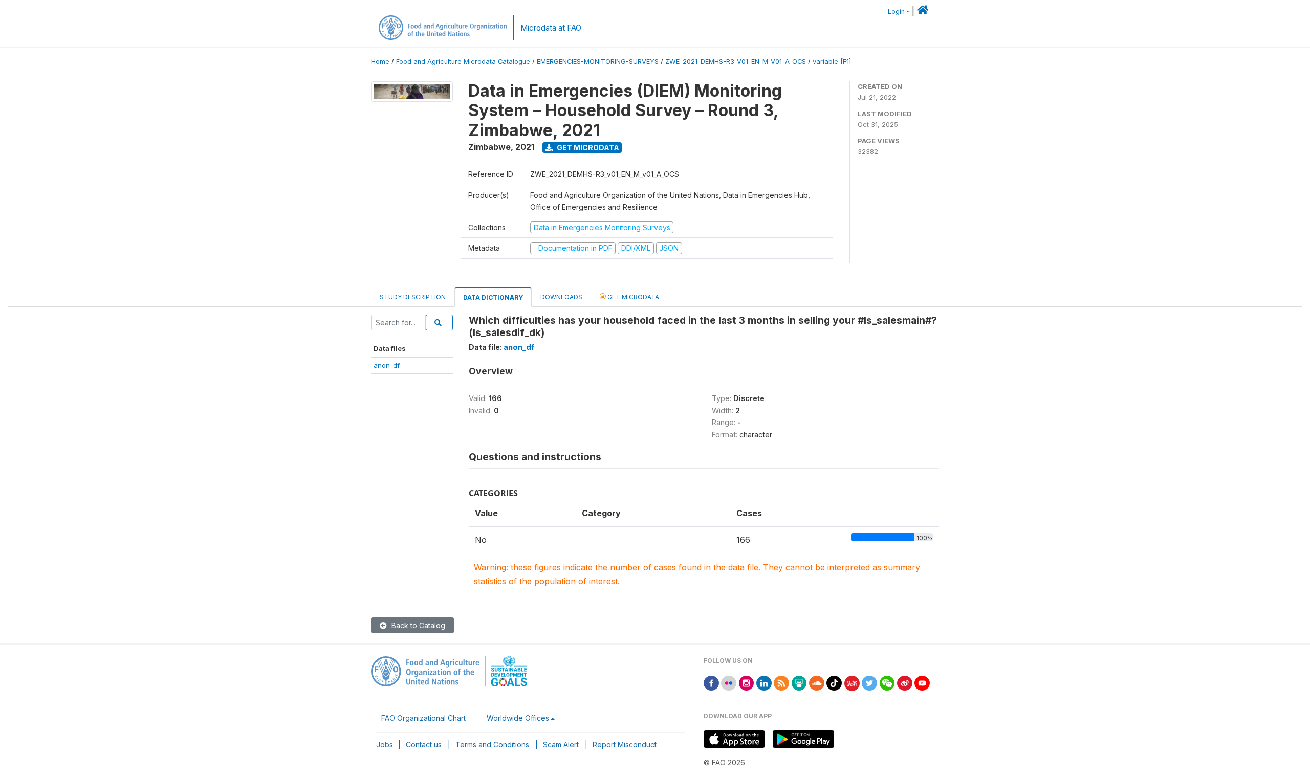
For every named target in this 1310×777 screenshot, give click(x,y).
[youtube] (922, 682)
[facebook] (711, 682)
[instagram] (746, 682)
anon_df (387, 365)
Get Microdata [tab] (632, 297)
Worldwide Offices (518, 718)
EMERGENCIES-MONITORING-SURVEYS (598, 61)
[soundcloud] (816, 682)
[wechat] (887, 682)
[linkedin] (764, 682)
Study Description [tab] (413, 297)
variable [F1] (832, 61)
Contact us (424, 744)
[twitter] (869, 682)
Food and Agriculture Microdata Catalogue (463, 61)
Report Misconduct (625, 744)
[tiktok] (834, 682)
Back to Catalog (417, 625)
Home (380, 61)
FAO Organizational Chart (423, 718)
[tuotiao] (852, 682)
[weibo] (904, 682)
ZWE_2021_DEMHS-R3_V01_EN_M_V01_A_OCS (735, 61)
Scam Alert (561, 744)
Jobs (384, 744)
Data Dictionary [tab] (493, 297)
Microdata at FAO (550, 28)
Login (896, 11)
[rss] (781, 682)
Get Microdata (587, 147)
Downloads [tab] (561, 297)
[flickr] (728, 682)
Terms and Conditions (492, 744)
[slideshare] (799, 682)
